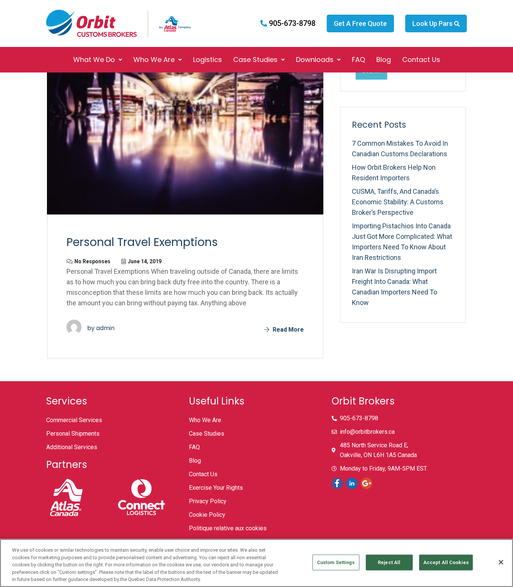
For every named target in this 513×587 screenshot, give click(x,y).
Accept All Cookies (446, 562)
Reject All (389, 562)
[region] (256, 563)
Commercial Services (74, 420)
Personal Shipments (73, 433)
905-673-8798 (291, 23)
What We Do (94, 59)
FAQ (358, 59)
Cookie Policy (207, 514)
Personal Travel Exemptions (142, 242)
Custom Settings (336, 562)
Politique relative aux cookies (228, 528)
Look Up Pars (433, 23)
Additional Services (71, 447)
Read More (287, 329)
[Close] (501, 562)
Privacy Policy (207, 501)
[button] (98, 60)
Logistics (207, 59)
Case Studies (255, 59)
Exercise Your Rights (216, 487)
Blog (383, 59)
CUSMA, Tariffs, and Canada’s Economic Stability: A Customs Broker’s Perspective (398, 201)
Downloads (314, 59)
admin (105, 328)
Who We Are (154, 59)
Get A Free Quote (360, 23)
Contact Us (421, 59)
